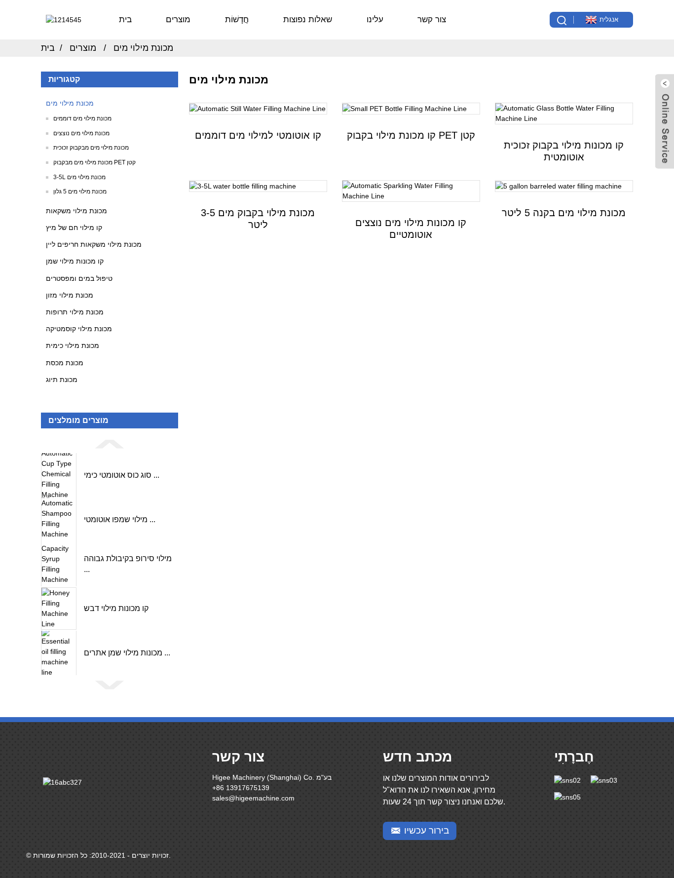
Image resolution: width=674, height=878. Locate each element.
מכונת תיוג (61, 379)
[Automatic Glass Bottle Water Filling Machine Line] (564, 113)
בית (125, 19)
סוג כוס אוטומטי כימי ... (121, 475)
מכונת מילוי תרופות (75, 312)
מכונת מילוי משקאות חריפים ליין (94, 244)
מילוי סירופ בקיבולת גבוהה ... (128, 563)
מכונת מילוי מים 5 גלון (80, 191)
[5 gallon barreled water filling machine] (564, 186)
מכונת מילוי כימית (72, 345)
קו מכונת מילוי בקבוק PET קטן (411, 135)
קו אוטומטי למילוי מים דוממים (258, 135)
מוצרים (178, 19)
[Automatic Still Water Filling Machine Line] (258, 108)
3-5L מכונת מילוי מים (79, 177)
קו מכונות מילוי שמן (75, 261)
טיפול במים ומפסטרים (79, 278)
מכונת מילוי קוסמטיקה (79, 329)
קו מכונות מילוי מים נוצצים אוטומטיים (410, 228)
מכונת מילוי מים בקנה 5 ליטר (564, 212)
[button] (109, 444)
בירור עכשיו (426, 830)
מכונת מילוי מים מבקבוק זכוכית (91, 147)
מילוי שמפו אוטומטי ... (119, 519)
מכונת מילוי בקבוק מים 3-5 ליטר (258, 218)
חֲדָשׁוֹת (237, 19)
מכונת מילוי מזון (69, 295)
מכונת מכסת (64, 363)
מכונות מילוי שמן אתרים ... (127, 653)
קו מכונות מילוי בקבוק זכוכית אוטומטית (564, 151)
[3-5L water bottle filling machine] (258, 186)
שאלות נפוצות (307, 19)
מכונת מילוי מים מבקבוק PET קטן (94, 162)
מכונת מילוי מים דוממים (82, 118)
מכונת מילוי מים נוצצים (81, 133)
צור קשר (431, 19)
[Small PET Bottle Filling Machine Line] (411, 108)
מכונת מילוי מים (143, 48)
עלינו (375, 19)
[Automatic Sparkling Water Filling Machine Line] (411, 191)
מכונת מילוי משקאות (76, 211)
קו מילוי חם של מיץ (74, 227)
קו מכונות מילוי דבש (116, 608)
